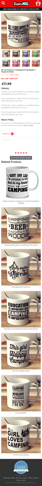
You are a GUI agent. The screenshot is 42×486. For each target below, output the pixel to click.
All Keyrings (6, 478)
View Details (28, 125)
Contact (24, 478)
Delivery (30, 478)
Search (13, 478)
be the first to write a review (20, 158)
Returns (36, 478)
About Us (18, 478)
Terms (23, 480)
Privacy (18, 480)
